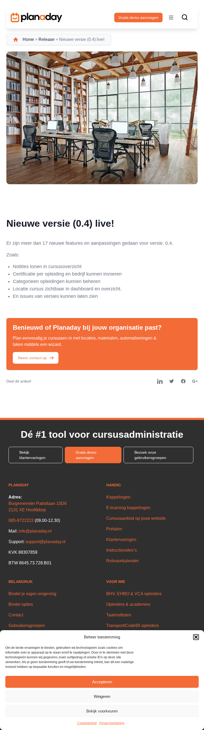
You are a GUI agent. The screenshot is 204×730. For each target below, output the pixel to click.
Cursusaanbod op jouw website (136, 518)
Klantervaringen (121, 539)
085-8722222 (21, 520)
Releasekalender (122, 561)
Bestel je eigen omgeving (32, 593)
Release (46, 39)
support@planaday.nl (46, 541)
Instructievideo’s (121, 550)
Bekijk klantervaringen (32, 455)
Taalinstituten (118, 615)
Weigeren (102, 696)
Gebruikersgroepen (26, 625)
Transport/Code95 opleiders (132, 625)
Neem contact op (32, 358)
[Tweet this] (171, 381)
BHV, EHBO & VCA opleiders (134, 593)
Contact (15, 615)
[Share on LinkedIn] (160, 381)
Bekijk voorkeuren (102, 711)
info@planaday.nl (35, 531)
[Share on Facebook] (183, 381)
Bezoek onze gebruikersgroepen (150, 455)
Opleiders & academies (128, 604)
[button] (196, 637)
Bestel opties (20, 604)
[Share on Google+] (195, 381)
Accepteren (102, 682)
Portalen (114, 529)
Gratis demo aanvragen (138, 17)
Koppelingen (118, 497)
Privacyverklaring (111, 723)
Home (28, 39)
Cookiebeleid (87, 723)
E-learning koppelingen (128, 507)
